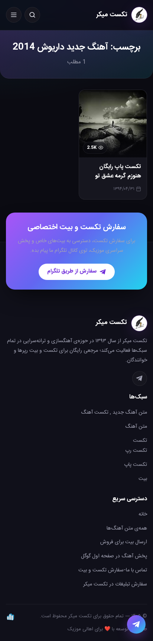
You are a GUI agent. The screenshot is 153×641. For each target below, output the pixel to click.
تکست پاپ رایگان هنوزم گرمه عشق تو (118, 171)
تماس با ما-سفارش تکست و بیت (112, 570)
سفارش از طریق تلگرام (72, 271)
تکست (140, 440)
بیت (143, 478)
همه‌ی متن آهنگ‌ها (127, 528)
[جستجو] (32, 15)
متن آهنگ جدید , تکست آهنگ (114, 412)
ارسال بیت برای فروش (123, 542)
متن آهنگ (136, 426)
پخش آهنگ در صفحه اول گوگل (114, 556)
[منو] (14, 15)
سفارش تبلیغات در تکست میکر (115, 584)
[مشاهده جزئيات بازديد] (10, 616)
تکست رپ (136, 450)
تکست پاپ (135, 464)
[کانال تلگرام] (139, 378)
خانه (143, 514)
